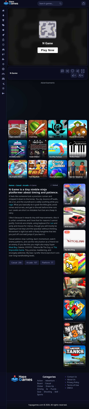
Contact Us (72, 376)
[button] (67, 71)
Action (40, 380)
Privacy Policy (73, 382)
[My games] (83, 3)
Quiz (39, 391)
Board (10, 40)
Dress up (50, 386)
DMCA (70, 388)
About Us (71, 379)
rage (11, 204)
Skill (56, 391)
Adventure (50, 380)
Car (9, 79)
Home (10, 10)
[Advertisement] (48, 100)
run (51, 223)
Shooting (48, 391)
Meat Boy (13, 247)
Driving (40, 389)
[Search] (60, 3)
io (8, 54)
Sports (40, 394)
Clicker (40, 386)
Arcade (26, 185)
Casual (18, 185)
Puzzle (53, 389)
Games (11, 185)
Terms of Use (73, 385)
